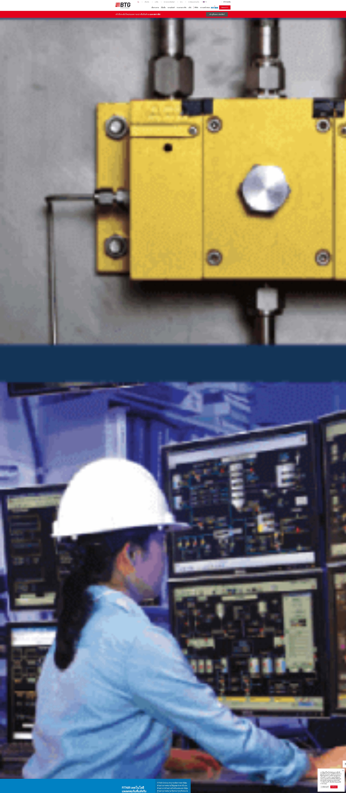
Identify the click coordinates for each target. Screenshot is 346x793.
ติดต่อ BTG (224, 7)
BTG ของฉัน (226, 2)
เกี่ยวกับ (147, 2)
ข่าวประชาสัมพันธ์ (169, 2)
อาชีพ (156, 2)
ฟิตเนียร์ (214, 7)
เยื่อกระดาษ (155, 7)
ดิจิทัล (196, 7)
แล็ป (189, 7)
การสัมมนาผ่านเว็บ (193, 2)
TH (206, 2)
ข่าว (181, 2)
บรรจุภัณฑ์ (171, 7)
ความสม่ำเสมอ (205, 7)
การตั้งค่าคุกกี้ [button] (324, 787)
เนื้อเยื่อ (163, 7)
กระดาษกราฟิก (181, 7)
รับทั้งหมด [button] (333, 787)
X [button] (343, 771)
